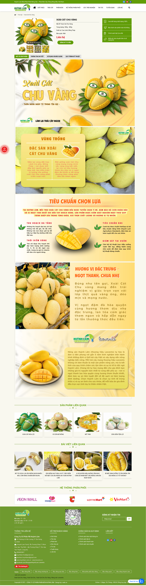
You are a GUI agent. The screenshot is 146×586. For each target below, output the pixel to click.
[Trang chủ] (22, 7)
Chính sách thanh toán (86, 541)
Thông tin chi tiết (37, 56)
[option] (33, 31)
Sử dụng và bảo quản (54, 56)
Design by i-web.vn (61, 582)
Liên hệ (53, 552)
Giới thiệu (54, 536)
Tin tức (53, 546)
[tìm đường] (21, 566)
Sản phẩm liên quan (73, 405)
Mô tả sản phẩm (21, 56)
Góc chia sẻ (54, 544)
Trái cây (53, 539)
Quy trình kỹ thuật (73, 56)
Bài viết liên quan (73, 444)
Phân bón (54, 541)
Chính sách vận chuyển (86, 544)
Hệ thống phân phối (73, 487)
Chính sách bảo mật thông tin (88, 536)
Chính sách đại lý (84, 539)
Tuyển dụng (54, 549)
